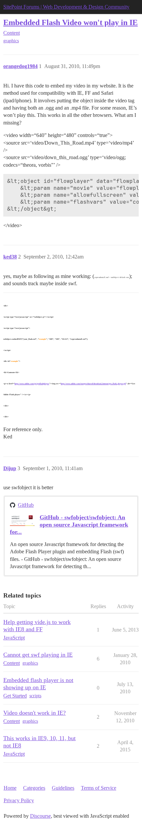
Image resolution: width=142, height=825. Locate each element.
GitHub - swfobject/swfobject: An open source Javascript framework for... (69, 524)
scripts (35, 695)
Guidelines (63, 788)
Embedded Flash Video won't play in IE (70, 22)
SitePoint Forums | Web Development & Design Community (66, 7)
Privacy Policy (19, 800)
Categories (34, 788)
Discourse (40, 816)
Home (10, 788)
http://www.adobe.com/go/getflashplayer (32, 384)
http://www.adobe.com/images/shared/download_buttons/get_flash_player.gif (93, 384)
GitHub (26, 505)
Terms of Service (98, 788)
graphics (11, 40)
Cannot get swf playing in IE (38, 654)
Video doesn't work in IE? (34, 712)
